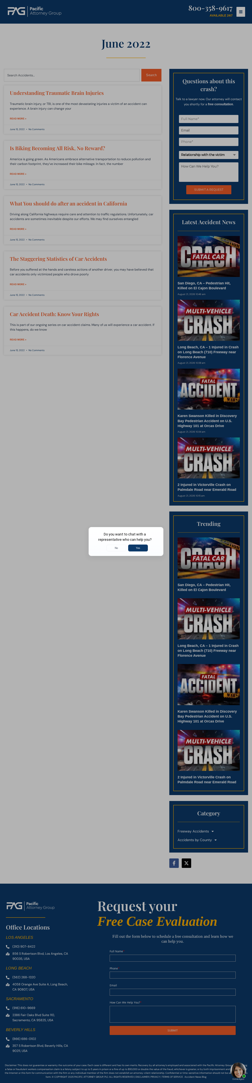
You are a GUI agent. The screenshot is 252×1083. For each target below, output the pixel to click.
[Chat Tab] (126, 541)
